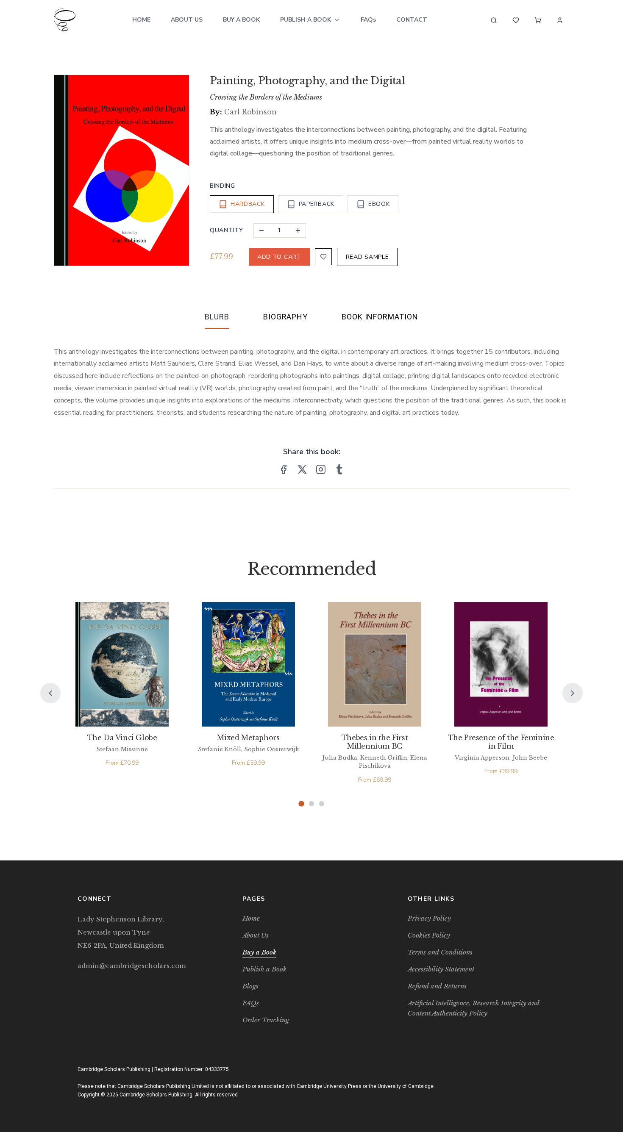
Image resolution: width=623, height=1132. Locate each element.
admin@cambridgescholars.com (132, 966)
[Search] (493, 20)
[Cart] (537, 20)
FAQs (368, 20)
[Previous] (50, 693)
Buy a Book (241, 20)
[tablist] (311, 318)
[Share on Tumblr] (339, 469)
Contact (411, 20)
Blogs (250, 986)
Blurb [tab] (217, 316)
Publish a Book (305, 20)
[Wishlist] (515, 20)
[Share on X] (302, 469)
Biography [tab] (285, 316)
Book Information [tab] (380, 316)
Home (141, 20)
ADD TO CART (279, 257)
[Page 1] (301, 803)
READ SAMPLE (367, 257)
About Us (187, 20)
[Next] (572, 693)
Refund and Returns (437, 986)
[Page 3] (321, 803)
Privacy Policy (429, 918)
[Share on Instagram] (321, 469)
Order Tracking (265, 1020)
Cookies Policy (429, 935)
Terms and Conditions (440, 952)
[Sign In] (560, 20)
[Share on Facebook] (283, 469)
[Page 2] (311, 803)
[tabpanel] (311, 375)
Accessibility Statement (441, 969)
